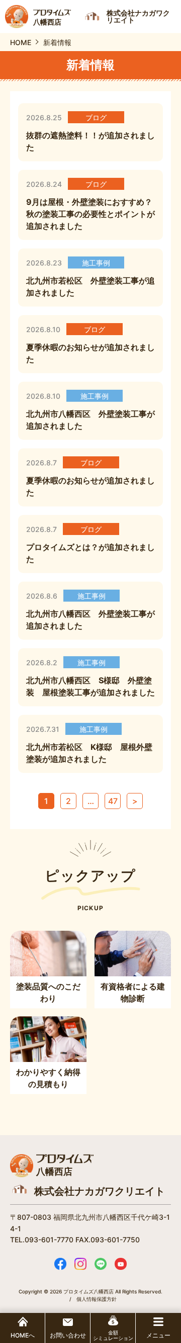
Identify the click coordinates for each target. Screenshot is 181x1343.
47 (113, 801)
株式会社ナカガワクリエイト (99, 1191)
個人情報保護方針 (96, 1299)
